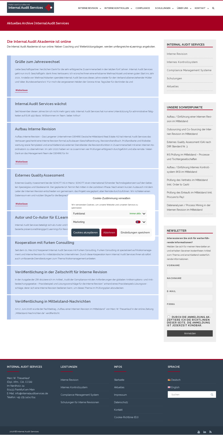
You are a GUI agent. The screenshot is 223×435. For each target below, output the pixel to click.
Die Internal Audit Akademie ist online (39, 41)
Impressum (120, 394)
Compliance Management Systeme (189, 70)
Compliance (143, 8)
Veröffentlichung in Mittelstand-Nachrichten (53, 301)
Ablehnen (109, 232)
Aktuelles (173, 86)
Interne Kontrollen (117, 8)
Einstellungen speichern (135, 232)
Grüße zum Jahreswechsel (37, 62)
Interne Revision (88, 8)
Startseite (119, 379)
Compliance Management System (80, 394)
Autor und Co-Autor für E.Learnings (45, 217)
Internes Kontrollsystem (182, 62)
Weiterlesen (21, 90)
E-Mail (171, 291)
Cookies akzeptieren (85, 232)
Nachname (174, 278)
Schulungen (162, 8)
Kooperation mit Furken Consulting (44, 243)
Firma (171, 304)
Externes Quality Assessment (39, 175)
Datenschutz (121, 402)
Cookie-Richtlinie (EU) (126, 417)
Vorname (173, 265)
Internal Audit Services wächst (41, 104)
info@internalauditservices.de (31, 393)
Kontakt (200, 8)
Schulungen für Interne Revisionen (80, 402)
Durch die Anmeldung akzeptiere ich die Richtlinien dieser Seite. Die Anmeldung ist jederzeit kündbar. (188, 321)
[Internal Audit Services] (31, 8)
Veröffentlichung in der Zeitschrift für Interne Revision (61, 272)
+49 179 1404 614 (26, 397)
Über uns (182, 8)
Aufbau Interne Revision (35, 129)
